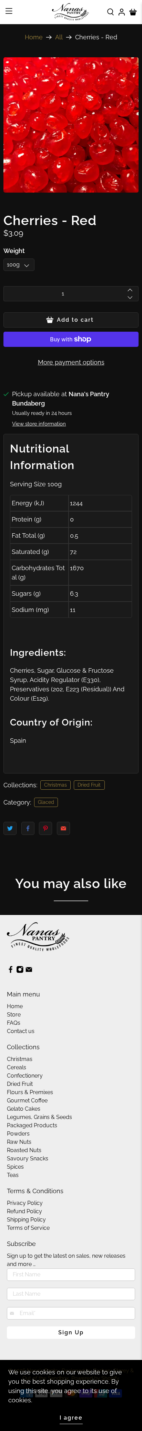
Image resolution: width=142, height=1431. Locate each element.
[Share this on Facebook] (27, 828)
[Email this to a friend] (63, 828)
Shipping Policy (26, 1219)
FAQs (13, 1023)
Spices (15, 1167)
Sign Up (71, 1332)
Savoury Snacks (27, 1158)
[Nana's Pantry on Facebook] (10, 971)
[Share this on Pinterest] (45, 828)
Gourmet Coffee (27, 1100)
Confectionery (25, 1075)
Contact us (20, 1031)
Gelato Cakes (23, 1109)
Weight (14, 250)
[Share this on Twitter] (10, 828)
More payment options (71, 362)
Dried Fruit (89, 785)
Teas (13, 1175)
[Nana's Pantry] (71, 12)
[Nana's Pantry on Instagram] (20, 971)
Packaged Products (32, 1125)
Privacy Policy (25, 1203)
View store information (39, 424)
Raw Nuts (19, 1142)
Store (14, 1014)
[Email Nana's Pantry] (29, 971)
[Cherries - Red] (71, 125)
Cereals (16, 1067)
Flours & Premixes (30, 1092)
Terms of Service (28, 1228)
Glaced (46, 802)
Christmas (55, 785)
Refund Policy (24, 1211)
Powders (18, 1133)
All (59, 37)
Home (34, 37)
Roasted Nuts (24, 1150)
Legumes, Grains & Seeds (39, 1117)
